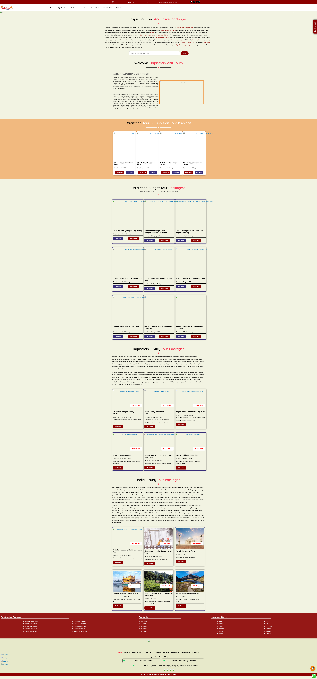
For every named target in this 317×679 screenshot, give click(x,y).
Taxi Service (175, 652)
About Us (127, 652)
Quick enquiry (315, 27)
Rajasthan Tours (137, 652)
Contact (118, 8)
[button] (119, 172)
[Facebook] (191, 2)
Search (185, 53)
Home (44, 8)
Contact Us (195, 652)
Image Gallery (185, 652)
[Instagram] (194, 2)
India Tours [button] (74, 8)
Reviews (158, 652)
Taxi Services (95, 8)
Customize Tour (107, 8)
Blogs (85, 8)
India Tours (149, 652)
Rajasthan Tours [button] (63, 8)
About (52, 8)
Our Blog (166, 652)
